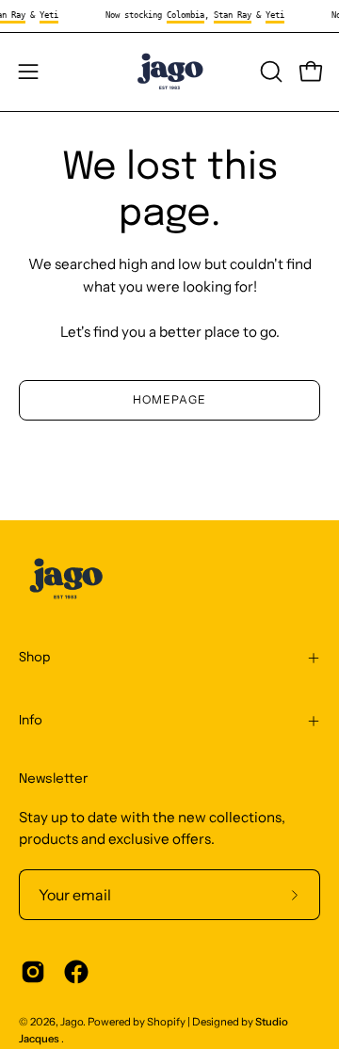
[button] (269, 71)
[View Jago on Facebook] (76, 972)
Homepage (169, 399)
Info (30, 720)
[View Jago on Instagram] (33, 972)
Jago (71, 1021)
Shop (35, 657)
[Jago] (169, 72)
